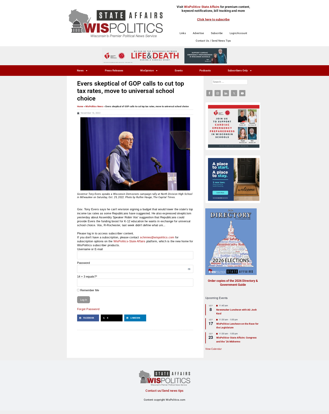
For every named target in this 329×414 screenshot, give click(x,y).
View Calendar (213, 348)
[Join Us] (233, 126)
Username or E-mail (90, 249)
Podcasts (205, 70)
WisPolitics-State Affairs (129, 241)
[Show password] (189, 269)
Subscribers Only (238, 70)
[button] (88, 318)
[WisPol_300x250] (233, 179)
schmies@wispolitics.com (157, 237)
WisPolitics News (94, 106)
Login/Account (238, 33)
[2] (164, 55)
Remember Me (89, 290)
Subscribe (217, 33)
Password (83, 262)
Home (80, 106)
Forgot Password (88, 309)
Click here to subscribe (213, 19)
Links (183, 33)
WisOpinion (147, 70)
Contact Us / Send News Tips (213, 40)
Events (179, 70)
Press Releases (114, 70)
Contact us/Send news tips (164, 390)
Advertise (198, 33)
